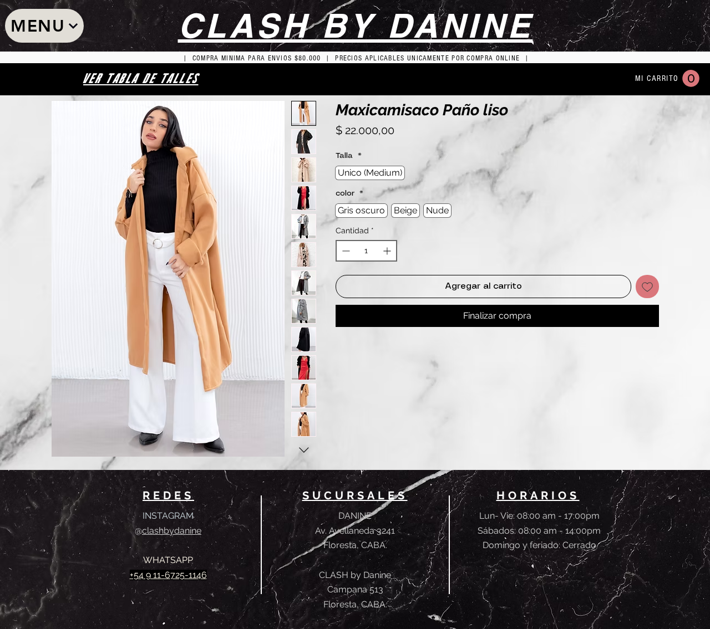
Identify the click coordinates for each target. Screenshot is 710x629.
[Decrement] (345, 250)
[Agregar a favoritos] (647, 286)
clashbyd (161, 530)
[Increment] (388, 250)
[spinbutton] (366, 250)
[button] (690, 78)
